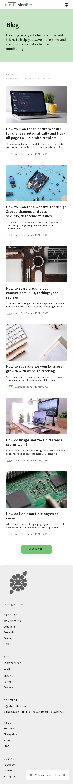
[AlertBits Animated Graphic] (36, 582)
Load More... (36, 549)
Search (10, 74)
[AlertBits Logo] (18, 4)
